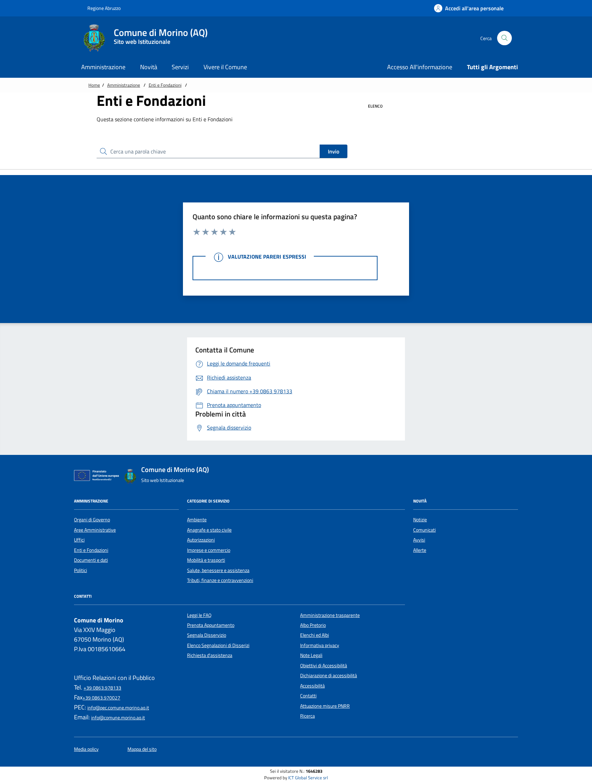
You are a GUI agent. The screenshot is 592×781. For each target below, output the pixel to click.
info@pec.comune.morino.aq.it (118, 707)
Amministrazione (123, 85)
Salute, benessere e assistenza (218, 570)
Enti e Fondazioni (165, 85)
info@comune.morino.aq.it (118, 717)
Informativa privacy (319, 645)
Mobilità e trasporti (206, 560)
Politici (80, 570)
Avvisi (419, 540)
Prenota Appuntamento (210, 625)
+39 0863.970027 (101, 698)
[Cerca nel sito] (504, 38)
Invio (333, 151)
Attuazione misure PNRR (325, 706)
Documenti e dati (91, 560)
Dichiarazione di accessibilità (328, 675)
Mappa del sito (142, 749)
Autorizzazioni (201, 540)
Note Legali (311, 655)
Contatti (308, 695)
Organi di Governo (92, 519)
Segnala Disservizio (206, 635)
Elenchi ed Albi (314, 635)
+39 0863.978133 (102, 688)
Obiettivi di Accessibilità (323, 665)
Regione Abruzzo (103, 8)
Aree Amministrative (95, 530)
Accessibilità (312, 686)
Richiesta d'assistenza (209, 655)
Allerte (419, 550)
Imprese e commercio (208, 550)
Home (94, 85)
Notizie (420, 519)
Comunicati (424, 530)
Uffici (79, 540)
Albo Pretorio (313, 625)
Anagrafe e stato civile (209, 530)
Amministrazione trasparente (330, 615)
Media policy (86, 749)
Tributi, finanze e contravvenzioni (220, 580)
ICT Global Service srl (308, 777)
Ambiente (197, 519)
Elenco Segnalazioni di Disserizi (218, 645)
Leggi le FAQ (199, 615)
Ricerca (307, 716)
